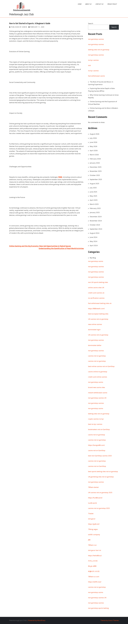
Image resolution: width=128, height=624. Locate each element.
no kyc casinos (93, 60)
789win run (92, 545)
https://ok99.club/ (94, 582)
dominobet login (94, 329)
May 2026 (93, 146)
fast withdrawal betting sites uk (99, 303)
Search (90, 23)
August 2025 (94, 183)
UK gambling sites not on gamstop (101, 477)
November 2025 (96, 171)
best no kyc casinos (95, 424)
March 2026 (94, 155)
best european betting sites (98, 314)
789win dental (93, 487)
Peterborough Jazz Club (21, 14)
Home (80, 4)
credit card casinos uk (96, 293)
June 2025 (93, 192)
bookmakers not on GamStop (99, 429)
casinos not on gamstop (97, 356)
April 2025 (94, 200)
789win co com (93, 576)
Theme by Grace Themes (109, 620)
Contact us (99, 4)
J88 (89, 540)
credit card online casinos (97, 377)
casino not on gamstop (96, 435)
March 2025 (94, 204)
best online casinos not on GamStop (101, 366)
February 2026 (95, 159)
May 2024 (93, 241)
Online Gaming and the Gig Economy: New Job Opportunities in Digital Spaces (40, 246)
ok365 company (94, 534)
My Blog (93, 258)
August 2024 (94, 233)
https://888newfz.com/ (96, 308)
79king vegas (93, 529)
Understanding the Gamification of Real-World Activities (61, 248)
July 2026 (93, 138)
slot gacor (91, 519)
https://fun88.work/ (95, 498)
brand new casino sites (96, 387)
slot (89, 65)
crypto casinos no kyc (96, 419)
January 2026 (95, 163)
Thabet (90, 513)
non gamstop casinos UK (97, 398)
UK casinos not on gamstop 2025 (100, 492)
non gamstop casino (95, 261)
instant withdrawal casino (97, 393)
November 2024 (96, 221)
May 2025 (93, 196)
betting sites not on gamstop (98, 50)
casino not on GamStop (96, 450)
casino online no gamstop (97, 372)
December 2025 (95, 167)
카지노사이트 (93, 561)
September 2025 (96, 179)
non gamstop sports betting (98, 608)
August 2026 (94, 134)
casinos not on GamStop (97, 466)
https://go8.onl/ (94, 524)
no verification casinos (96, 298)
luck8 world (92, 503)
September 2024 (96, 229)
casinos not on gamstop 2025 (99, 508)
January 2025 (95, 212)
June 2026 (93, 142)
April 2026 (94, 150)
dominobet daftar (94, 345)
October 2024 (95, 225)
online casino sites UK (96, 287)
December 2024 (95, 216)
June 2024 (93, 237)
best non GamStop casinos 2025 (100, 456)
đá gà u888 (92, 566)
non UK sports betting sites (98, 282)
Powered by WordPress (36, 620)
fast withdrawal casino (96, 76)
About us (88, 4)
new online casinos (95, 324)
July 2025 (93, 188)
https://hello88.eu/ (95, 555)
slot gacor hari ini (94, 550)
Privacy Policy (112, 4)
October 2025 (95, 175)
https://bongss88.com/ (96, 445)
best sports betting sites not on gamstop (103, 471)
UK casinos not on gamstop (98, 319)
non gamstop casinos (96, 39)
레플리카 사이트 (94, 571)
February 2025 (95, 208)
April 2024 (94, 245)
